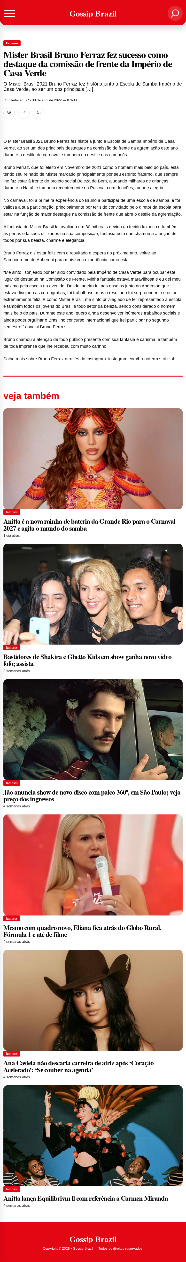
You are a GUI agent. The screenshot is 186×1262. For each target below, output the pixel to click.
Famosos (12, 43)
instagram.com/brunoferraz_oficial (141, 358)
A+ (38, 113)
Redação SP (19, 100)
